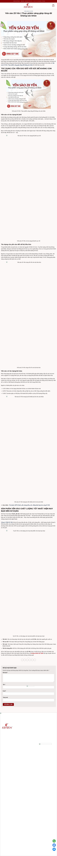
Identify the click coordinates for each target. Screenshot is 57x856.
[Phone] (54, 841)
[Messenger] (54, 849)
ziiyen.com (9, 738)
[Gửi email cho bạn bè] (30, 660)
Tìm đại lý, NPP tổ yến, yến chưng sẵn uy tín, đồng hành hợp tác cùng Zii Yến (29, 505)
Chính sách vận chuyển (26, 734)
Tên (4, 684)
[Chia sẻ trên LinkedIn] (35, 660)
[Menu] (3, 5)
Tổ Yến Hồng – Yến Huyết (46, 732)
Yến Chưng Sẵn (43, 735)
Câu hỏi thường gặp (25, 739)
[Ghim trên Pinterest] (32, 660)
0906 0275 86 (9, 735)
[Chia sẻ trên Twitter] (27, 660)
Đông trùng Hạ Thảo (44, 737)
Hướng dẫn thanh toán (26, 731)
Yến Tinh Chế (42, 729)
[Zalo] (54, 845)
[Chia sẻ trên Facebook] (25, 660)
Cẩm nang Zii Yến (28, 11)
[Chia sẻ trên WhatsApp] (22, 660)
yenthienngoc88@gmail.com (12, 737)
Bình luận (5, 672)
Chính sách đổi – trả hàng (27, 736)
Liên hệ (22, 742)
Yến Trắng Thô (43, 727)
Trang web (5, 697)
